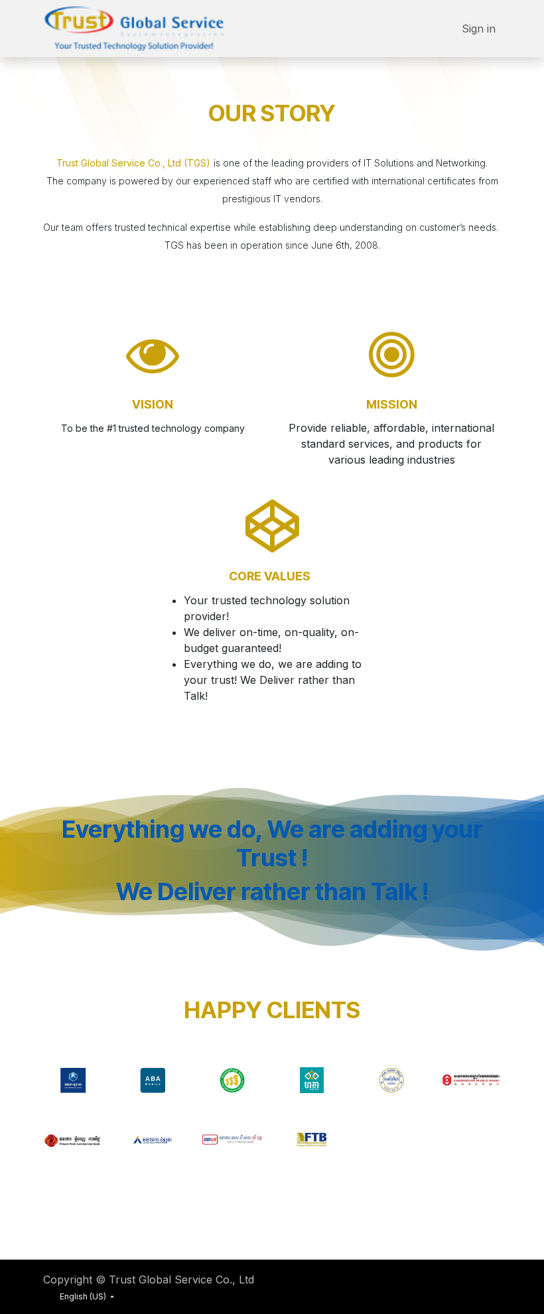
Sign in (479, 28)
